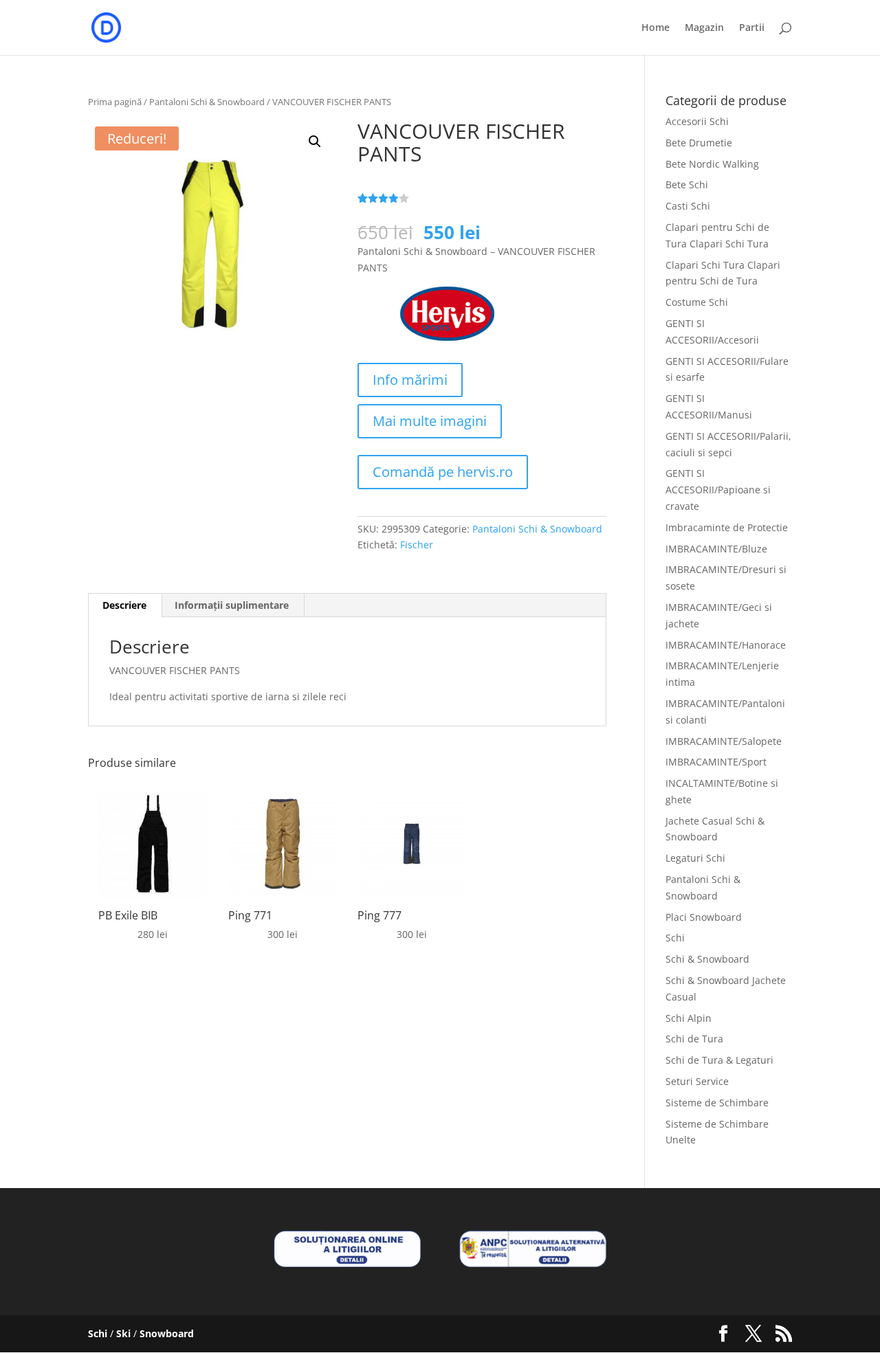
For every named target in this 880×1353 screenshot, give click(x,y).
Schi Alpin (689, 1018)
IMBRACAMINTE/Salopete (724, 741)
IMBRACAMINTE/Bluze (716, 548)
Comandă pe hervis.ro (443, 471)
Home (655, 28)
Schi (675, 937)
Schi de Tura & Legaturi (719, 1059)
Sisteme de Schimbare (717, 1102)
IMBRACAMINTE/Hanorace (726, 644)
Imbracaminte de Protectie (727, 527)
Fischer (416, 544)
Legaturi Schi (695, 857)
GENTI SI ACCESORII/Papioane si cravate (718, 490)
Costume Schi (697, 302)
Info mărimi (410, 379)
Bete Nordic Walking (712, 163)
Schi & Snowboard (707, 958)
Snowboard (167, 1333)
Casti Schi (688, 205)
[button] (314, 141)
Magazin (704, 28)
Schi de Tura (694, 1038)
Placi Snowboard (704, 917)
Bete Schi (687, 184)
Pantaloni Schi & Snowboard (207, 102)
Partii (751, 28)
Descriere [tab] (124, 605)
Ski (123, 1333)
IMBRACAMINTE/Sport (716, 761)
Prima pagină (115, 102)
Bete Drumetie (699, 142)
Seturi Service (697, 1081)
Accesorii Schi (697, 121)
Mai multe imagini (430, 421)
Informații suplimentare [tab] (232, 605)
